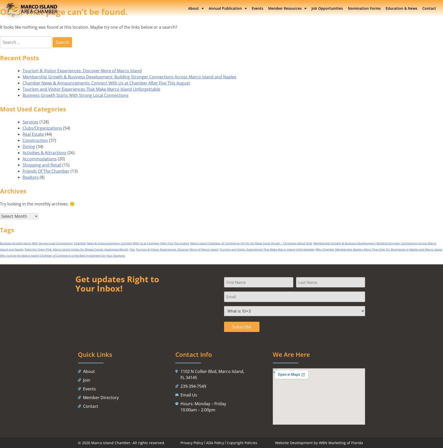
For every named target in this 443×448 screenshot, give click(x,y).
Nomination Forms (364, 8)
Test (132, 249)
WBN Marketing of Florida (341, 442)
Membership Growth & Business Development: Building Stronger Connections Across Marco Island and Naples (129, 77)
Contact (429, 8)
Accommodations (40, 159)
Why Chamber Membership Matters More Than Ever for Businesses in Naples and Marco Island (379, 249)
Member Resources (285, 8)
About (193, 8)
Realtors (31, 177)
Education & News (401, 8)
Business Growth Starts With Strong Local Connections (75, 95)
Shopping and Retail (42, 165)
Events (257, 8)
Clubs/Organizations (42, 128)
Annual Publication (225, 8)
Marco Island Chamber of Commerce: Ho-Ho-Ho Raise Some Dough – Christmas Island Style (251, 243)
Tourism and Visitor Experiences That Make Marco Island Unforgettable (91, 89)
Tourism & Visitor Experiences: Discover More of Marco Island (82, 71)
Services (30, 122)
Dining (29, 146)
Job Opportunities (327, 8)
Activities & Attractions (44, 152)
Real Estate (33, 134)
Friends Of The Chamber (46, 171)
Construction (35, 140)
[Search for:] (26, 42)
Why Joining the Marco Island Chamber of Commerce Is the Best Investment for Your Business (62, 255)
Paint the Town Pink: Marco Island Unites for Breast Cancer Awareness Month (76, 249)
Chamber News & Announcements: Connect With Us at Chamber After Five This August (106, 83)
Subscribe (241, 327)
